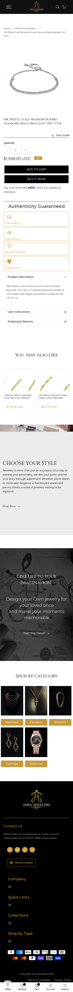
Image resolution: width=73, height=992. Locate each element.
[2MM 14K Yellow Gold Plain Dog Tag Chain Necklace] (19, 380)
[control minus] (7, 150)
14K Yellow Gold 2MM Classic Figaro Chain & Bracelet (53, 396)
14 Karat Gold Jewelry (24, 28)
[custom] (10, 850)
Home (7, 28)
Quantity (9, 143)
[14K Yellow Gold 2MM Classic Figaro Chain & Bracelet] (53, 380)
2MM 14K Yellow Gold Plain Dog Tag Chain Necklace (18, 396)
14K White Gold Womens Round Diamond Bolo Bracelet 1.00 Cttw (34, 34)
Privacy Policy (62, 980)
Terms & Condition (39, 980)
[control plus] (25, 150)
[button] (66, 75)
